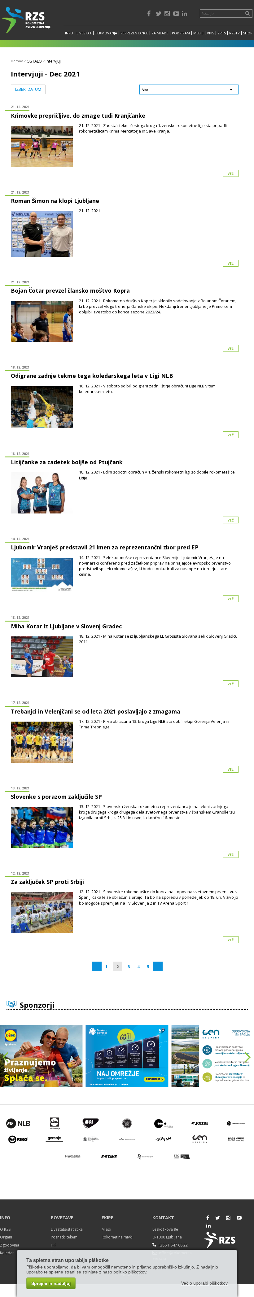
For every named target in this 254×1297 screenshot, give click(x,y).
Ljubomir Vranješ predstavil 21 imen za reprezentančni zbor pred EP (105, 547)
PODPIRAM (181, 33)
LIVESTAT (84, 33)
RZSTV (234, 33)
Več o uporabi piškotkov (204, 1283)
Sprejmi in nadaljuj (51, 1283)
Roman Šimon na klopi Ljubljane (55, 200)
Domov (17, 61)
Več (231, 174)
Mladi (106, 1229)
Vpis (210, 33)
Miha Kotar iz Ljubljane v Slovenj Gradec (66, 626)
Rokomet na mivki (117, 1237)
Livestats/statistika (67, 1229)
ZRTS (221, 33)
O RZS (5, 1229)
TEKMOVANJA (106, 33)
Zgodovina (9, 1245)
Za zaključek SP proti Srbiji (47, 881)
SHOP (247, 33)
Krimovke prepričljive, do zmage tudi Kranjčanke (78, 115)
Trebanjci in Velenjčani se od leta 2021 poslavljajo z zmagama (95, 711)
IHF (53, 1245)
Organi (6, 1237)
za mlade (159, 33)
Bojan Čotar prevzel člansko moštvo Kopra (70, 290)
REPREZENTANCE (134, 33)
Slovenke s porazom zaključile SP (56, 796)
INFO (69, 33)
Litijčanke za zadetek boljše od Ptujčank (67, 462)
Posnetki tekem (64, 1237)
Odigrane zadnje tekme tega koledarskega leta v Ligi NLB (92, 375)
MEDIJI (198, 33)
